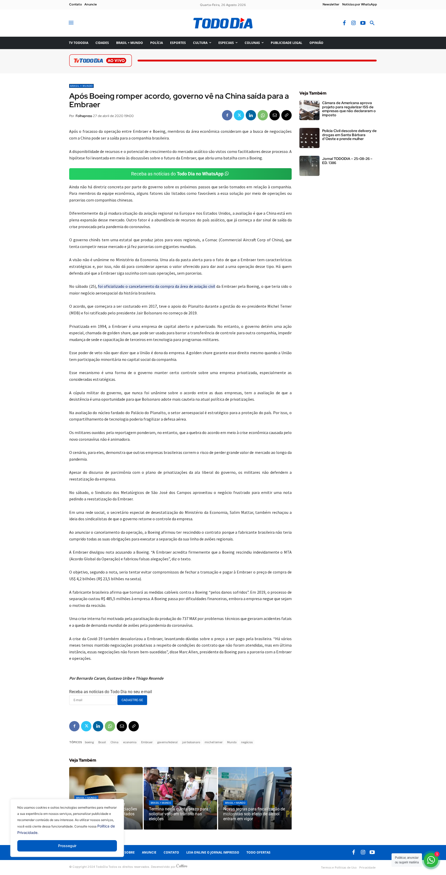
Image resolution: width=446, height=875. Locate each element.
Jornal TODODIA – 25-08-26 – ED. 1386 (347, 160)
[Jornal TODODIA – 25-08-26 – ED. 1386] (309, 166)
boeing (89, 742)
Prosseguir (67, 845)
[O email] (274, 115)
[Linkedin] (251, 115)
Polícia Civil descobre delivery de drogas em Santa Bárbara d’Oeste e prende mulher (349, 134)
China (114, 742)
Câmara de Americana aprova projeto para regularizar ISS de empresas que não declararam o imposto (349, 108)
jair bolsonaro (191, 742)
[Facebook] (344, 23)
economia (130, 742)
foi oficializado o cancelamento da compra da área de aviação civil (156, 286)
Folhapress (84, 116)
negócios (247, 742)
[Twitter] (239, 115)
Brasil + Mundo (81, 86)
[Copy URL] (286, 115)
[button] (372, 23)
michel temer (213, 742)
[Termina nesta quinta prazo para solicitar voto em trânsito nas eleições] (180, 798)
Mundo (231, 742)
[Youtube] (363, 23)
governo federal (167, 742)
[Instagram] (353, 23)
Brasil (102, 742)
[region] (67, 832)
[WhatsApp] (263, 115)
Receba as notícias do (177, 173)
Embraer (147, 742)
